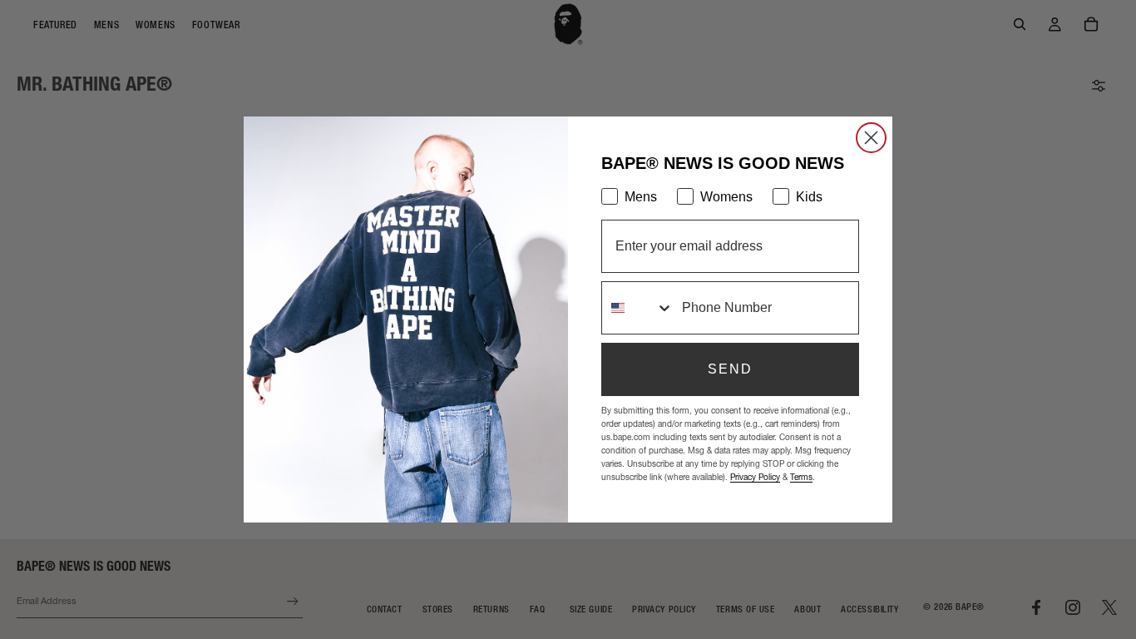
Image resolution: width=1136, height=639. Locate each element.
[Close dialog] (871, 137)
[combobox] (638, 308)
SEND (730, 369)
